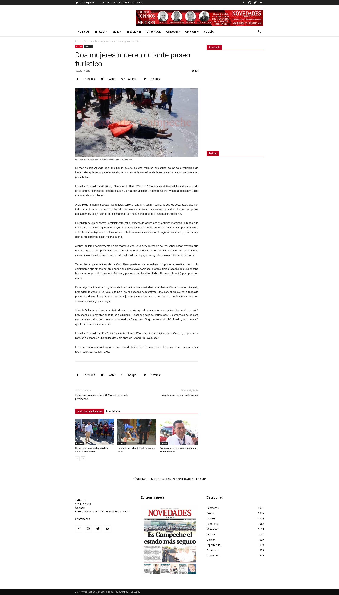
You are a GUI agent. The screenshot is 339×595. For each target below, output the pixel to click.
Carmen (88, 41)
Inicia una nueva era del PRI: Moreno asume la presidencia (101, 397)
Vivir (115, 31)
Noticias (84, 31)
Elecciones (134, 31)
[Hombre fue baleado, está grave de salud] (136, 432)
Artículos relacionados (89, 411)
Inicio (78, 41)
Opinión (190, 31)
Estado (99, 31)
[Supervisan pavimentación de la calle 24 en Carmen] (94, 432)
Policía (209, 31)
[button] (259, 32)
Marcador (153, 31)
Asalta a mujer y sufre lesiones (180, 395)
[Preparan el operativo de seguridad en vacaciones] (179, 432)
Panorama (173, 31)
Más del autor (113, 411)
